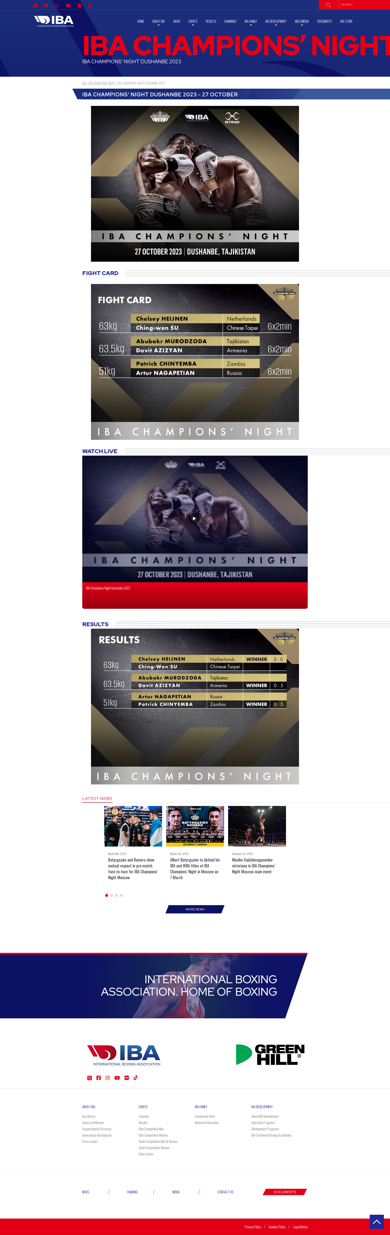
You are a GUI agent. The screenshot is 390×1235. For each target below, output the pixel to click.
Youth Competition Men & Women (158, 1141)
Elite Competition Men (151, 1128)
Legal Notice (300, 1226)
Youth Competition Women (154, 1147)
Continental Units (205, 1116)
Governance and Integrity (97, 1135)
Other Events (146, 1154)
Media (176, 1191)
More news (195, 909)
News (176, 21)
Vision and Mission (93, 1122)
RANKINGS (230, 21)
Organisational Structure (96, 1128)
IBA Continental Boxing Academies (271, 1135)
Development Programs (265, 1128)
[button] (106, 895)
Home (141, 21)
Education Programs (263, 1122)
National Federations (207, 1122)
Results (211, 21)
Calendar (144, 1116)
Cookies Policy (277, 1226)
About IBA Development (265, 1116)
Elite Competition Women (153, 1135)
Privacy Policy (253, 1226)
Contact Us (225, 1191)
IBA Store (346, 21)
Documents (324, 21)
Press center (90, 1141)
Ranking (132, 1191)
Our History (88, 1116)
